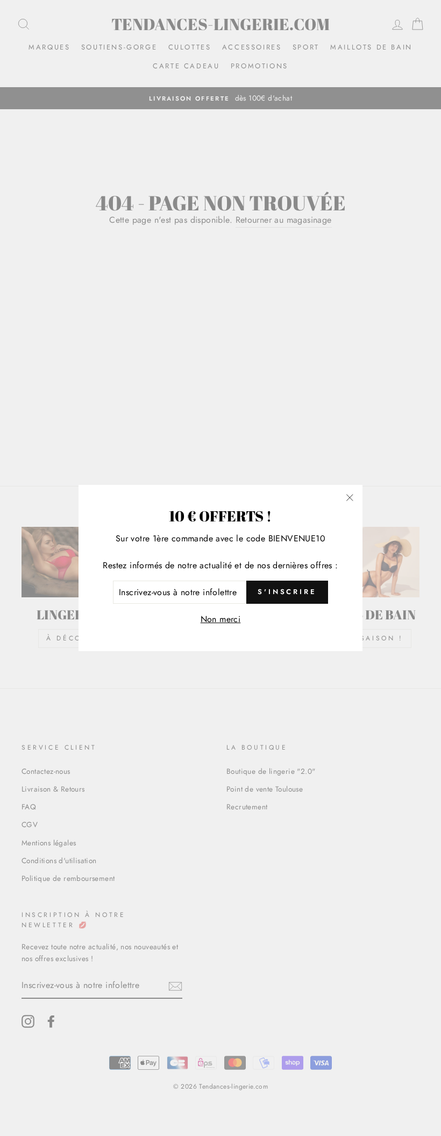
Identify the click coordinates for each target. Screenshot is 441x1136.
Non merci (221, 619)
